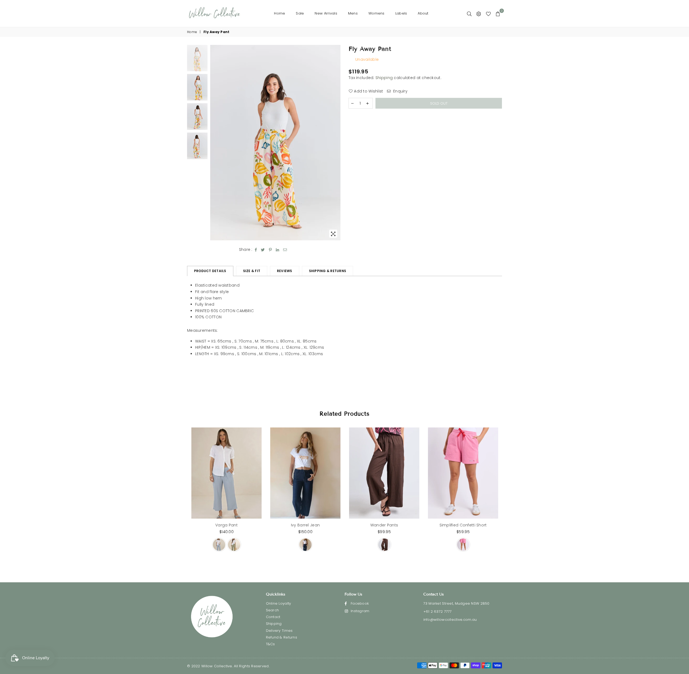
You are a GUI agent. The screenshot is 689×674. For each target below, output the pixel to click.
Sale (300, 13)
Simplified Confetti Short (463, 525)
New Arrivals (326, 13)
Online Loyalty (278, 603)
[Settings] (478, 13)
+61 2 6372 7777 (437, 611)
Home (279, 13)
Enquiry (399, 91)
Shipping (384, 77)
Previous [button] (215, 142)
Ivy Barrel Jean (305, 525)
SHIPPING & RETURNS (327, 271)
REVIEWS (284, 271)
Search (272, 610)
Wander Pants (384, 525)
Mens (353, 13)
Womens (376, 13)
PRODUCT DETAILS (210, 271)
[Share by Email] (285, 249)
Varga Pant (226, 525)
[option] (275, 143)
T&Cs (270, 644)
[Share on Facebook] (256, 249)
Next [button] (335, 142)
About (423, 13)
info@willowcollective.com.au (450, 619)
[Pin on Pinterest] (270, 249)
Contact (273, 616)
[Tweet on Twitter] (263, 249)
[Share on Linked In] (277, 249)
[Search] (469, 13)
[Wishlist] (488, 13)
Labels (401, 13)
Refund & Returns (281, 637)
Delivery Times (279, 630)
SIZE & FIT (251, 271)
